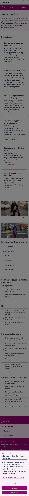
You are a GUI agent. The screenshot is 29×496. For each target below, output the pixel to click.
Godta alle (14, 492)
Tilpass (14, 484)
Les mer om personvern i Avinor (13, 477)
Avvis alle (14, 488)
